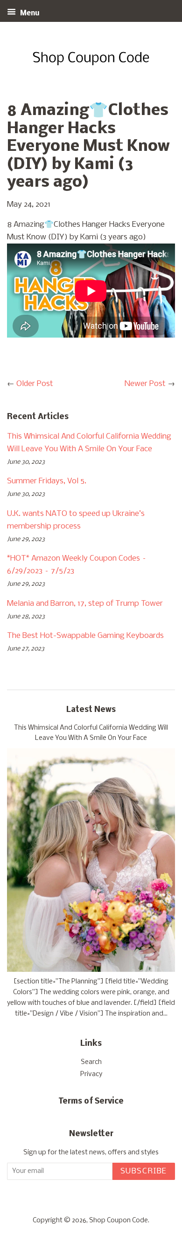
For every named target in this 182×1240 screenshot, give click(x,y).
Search (91, 1062)
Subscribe (143, 1171)
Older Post (34, 383)
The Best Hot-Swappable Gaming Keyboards (85, 635)
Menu (29, 13)
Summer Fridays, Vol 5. (46, 481)
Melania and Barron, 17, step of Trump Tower (85, 603)
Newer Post (145, 383)
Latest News (91, 709)
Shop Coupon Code (118, 1220)
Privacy (91, 1074)
